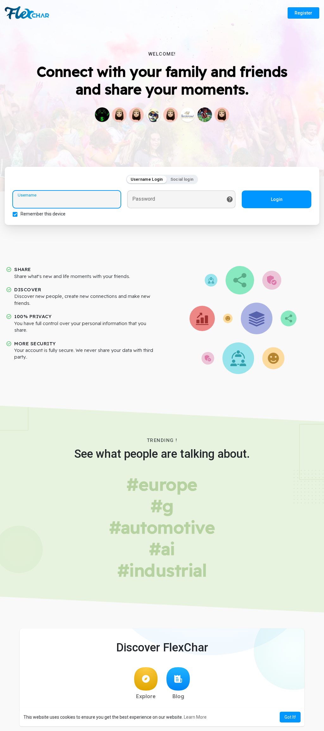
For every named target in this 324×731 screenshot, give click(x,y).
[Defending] (170, 114)
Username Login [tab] (147, 179)
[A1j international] (187, 114)
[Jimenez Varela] (102, 114)
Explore (146, 696)
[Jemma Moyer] (119, 114)
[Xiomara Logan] (222, 114)
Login (277, 199)
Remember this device (43, 213)
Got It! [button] (290, 717)
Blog (178, 696)
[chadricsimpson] (136, 114)
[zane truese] (153, 114)
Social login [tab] (182, 179)
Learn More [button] (195, 717)
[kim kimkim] (204, 114)
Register (303, 12)
